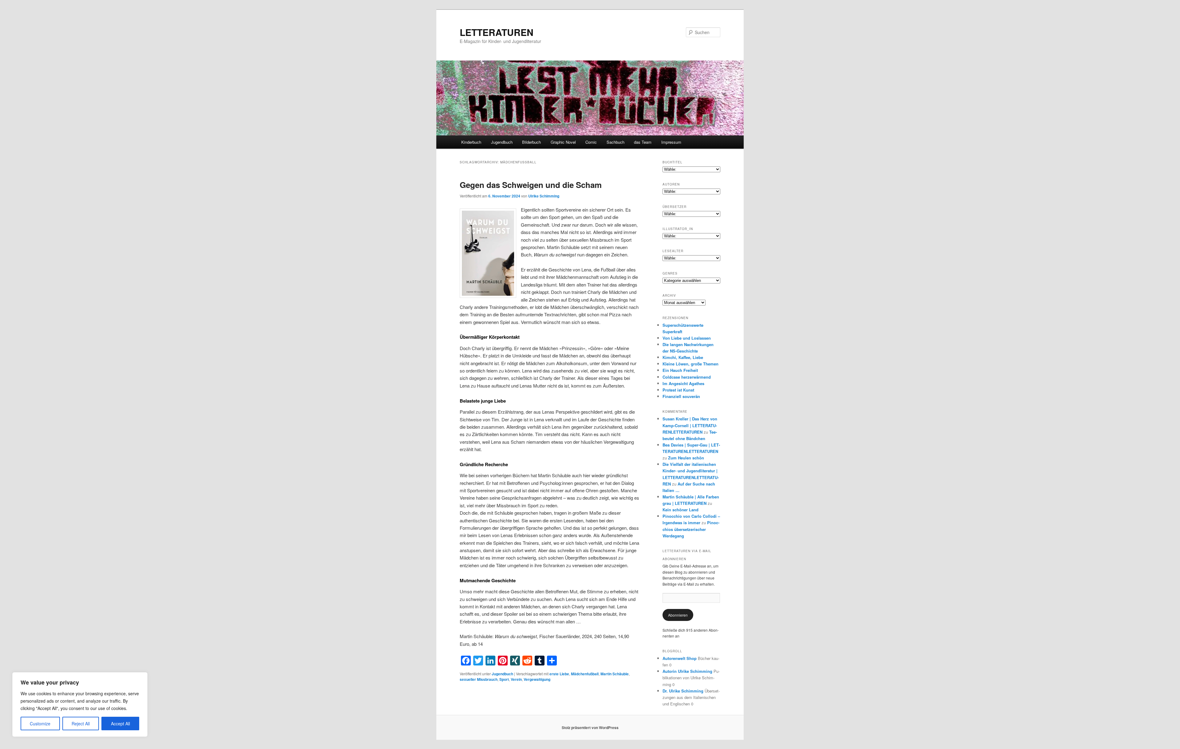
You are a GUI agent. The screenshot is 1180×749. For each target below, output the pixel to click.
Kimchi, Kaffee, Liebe (683, 357)
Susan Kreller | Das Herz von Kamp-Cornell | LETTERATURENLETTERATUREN (690, 425)
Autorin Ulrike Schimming (687, 671)
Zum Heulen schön (686, 458)
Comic (591, 142)
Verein (516, 679)
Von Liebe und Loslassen (687, 338)
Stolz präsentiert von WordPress (590, 727)
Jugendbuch (502, 142)
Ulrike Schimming (543, 196)
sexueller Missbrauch (479, 679)
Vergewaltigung (537, 679)
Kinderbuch (471, 142)
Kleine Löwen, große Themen (690, 364)
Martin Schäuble (614, 674)
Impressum (671, 142)
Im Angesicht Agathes (683, 383)
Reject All (81, 723)
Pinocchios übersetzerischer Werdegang (691, 529)
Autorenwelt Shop (680, 658)
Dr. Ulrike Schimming (683, 691)
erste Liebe (559, 674)
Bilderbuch (531, 142)
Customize (40, 723)
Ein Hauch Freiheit (680, 370)
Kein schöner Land (680, 510)
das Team (642, 142)
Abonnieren (678, 615)
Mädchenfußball (585, 674)
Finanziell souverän (681, 396)
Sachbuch (615, 142)
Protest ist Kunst (678, 390)
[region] (80, 704)
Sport (504, 679)
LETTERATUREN (496, 32)
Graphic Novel (563, 142)
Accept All (120, 723)
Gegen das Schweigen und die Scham (531, 184)
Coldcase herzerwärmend (687, 377)
